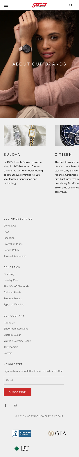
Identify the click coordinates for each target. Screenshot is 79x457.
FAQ (6, 232)
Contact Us (10, 225)
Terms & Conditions (15, 256)
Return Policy (11, 250)
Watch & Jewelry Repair (17, 341)
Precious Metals (13, 298)
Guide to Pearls (12, 292)
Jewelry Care (11, 280)
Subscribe (17, 392)
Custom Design (12, 335)
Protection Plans (13, 244)
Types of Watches (14, 304)
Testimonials (11, 347)
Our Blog (9, 274)
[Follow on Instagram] (15, 405)
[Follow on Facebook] (5, 405)
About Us (9, 322)
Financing (9, 238)
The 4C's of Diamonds (16, 286)
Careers (8, 353)
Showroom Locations (16, 328)
